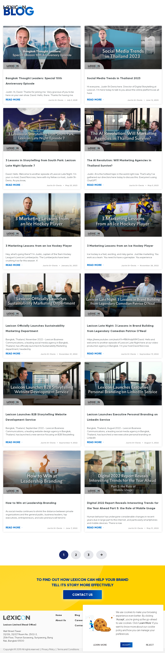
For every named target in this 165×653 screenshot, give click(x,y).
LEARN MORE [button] (100, 644)
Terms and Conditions (68, 649)
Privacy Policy (48, 649)
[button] (159, 7)
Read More (13, 99)
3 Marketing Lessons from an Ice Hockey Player (39, 245)
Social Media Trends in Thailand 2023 (113, 78)
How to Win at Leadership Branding (31, 503)
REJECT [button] (150, 644)
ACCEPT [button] (126, 644)
